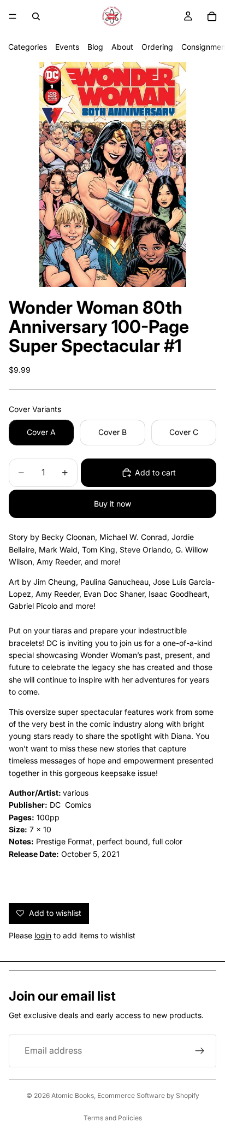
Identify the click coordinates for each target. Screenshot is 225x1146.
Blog (95, 46)
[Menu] (12, 16)
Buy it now (112, 503)
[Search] (36, 16)
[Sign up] (199, 1050)
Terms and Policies (113, 1118)
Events (67, 46)
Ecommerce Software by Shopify (148, 1095)
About (122, 46)
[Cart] (212, 16)
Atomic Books (72, 1095)
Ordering (157, 46)
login (42, 935)
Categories (27, 46)
